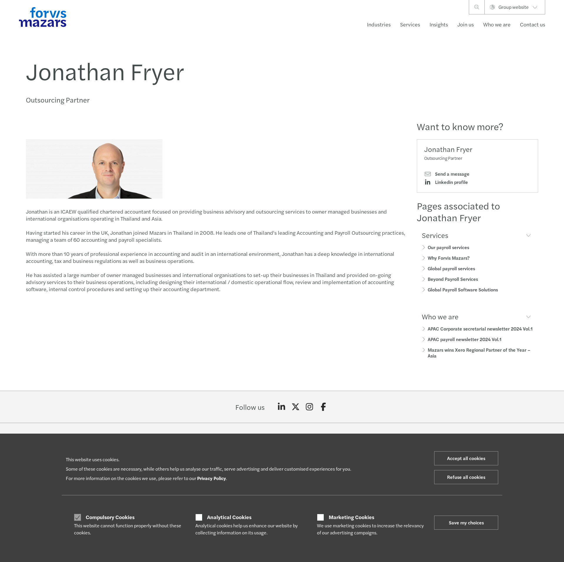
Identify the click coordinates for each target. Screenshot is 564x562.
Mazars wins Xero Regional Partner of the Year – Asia (479, 352)
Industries (379, 24)
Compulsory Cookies (110, 517)
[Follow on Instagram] (309, 407)
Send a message (451, 174)
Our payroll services (448, 247)
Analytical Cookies (229, 517)
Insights (438, 24)
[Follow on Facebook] (323, 407)
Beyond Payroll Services (453, 279)
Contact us (532, 24)
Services (410, 24)
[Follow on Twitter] (296, 407)
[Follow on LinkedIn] (281, 407)
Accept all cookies (466, 458)
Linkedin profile (451, 182)
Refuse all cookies (466, 477)
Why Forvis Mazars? (449, 257)
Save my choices (466, 522)
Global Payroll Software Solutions (463, 289)
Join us (465, 24)
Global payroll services (451, 268)
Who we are (497, 24)
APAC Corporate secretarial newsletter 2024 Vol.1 (480, 328)
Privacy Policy (211, 478)
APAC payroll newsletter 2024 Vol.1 (464, 339)
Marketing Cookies (351, 517)
